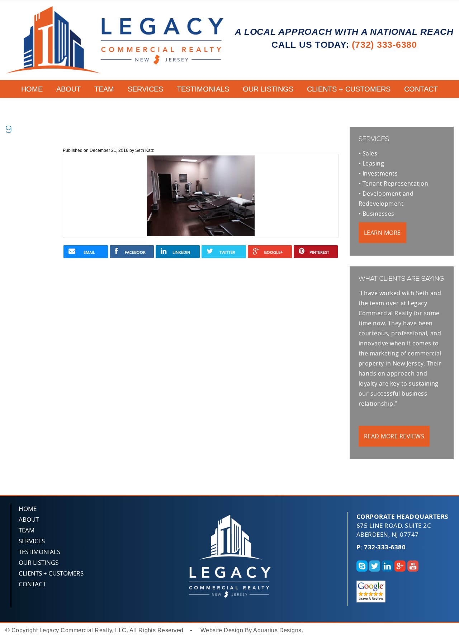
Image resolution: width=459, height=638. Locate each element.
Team (104, 89)
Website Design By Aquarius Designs (251, 630)
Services (145, 89)
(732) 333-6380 (384, 44)
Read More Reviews (394, 436)
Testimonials (203, 89)
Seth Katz (144, 150)
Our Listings (268, 89)
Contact (421, 89)
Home (32, 89)
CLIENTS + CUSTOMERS (349, 89)
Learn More (382, 233)
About (68, 89)
